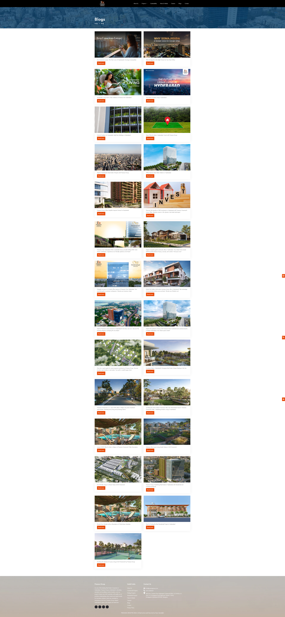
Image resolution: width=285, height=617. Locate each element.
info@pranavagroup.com (152, 588)
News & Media (164, 3)
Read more (101, 63)
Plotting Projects (131, 593)
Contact (187, 3)
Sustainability (153, 3)
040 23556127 (149, 591)
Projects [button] (144, 3)
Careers (173, 3)
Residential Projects (132, 595)
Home (96, 23)
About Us (136, 3)
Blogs (180, 3)
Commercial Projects (132, 590)
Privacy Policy (130, 608)
